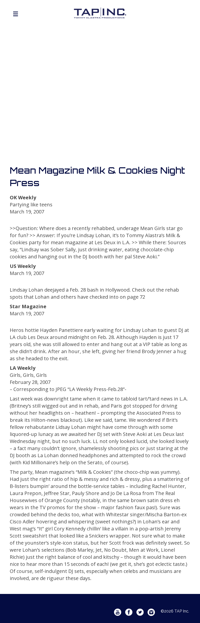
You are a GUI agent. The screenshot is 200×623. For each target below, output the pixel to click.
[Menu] (15, 14)
